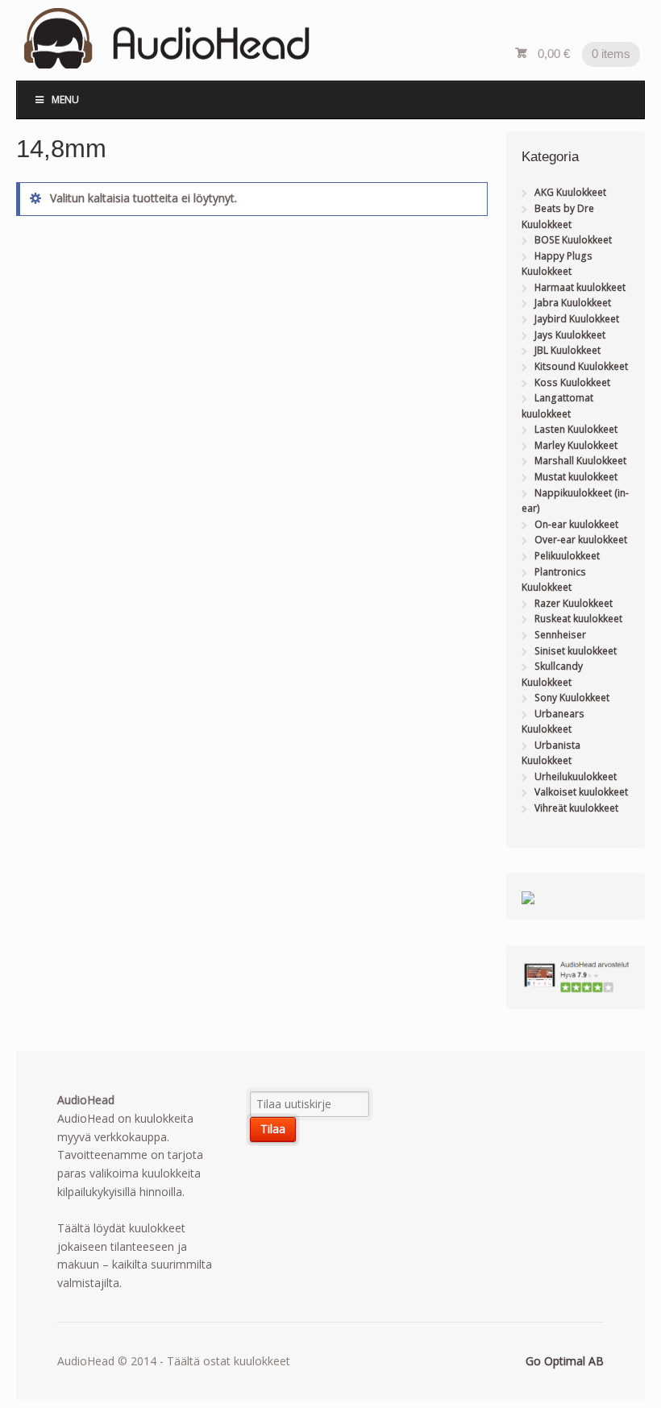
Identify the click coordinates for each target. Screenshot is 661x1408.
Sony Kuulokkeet (571, 697)
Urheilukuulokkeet (575, 776)
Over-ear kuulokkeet (580, 539)
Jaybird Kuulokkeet (576, 319)
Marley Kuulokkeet (575, 445)
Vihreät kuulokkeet (576, 808)
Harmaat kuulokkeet (580, 287)
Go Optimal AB (565, 1361)
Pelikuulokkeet (567, 556)
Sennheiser (560, 635)
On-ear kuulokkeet (576, 524)
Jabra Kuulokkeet (572, 302)
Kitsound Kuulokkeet (581, 366)
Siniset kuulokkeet (575, 651)
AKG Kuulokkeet (570, 192)
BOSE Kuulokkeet (573, 240)
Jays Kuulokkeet (569, 335)
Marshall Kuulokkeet (580, 460)
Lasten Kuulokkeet (575, 429)
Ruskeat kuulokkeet (578, 618)
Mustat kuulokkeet (575, 477)
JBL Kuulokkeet (567, 350)
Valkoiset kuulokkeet (581, 792)
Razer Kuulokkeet (573, 603)
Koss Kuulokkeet (572, 382)
